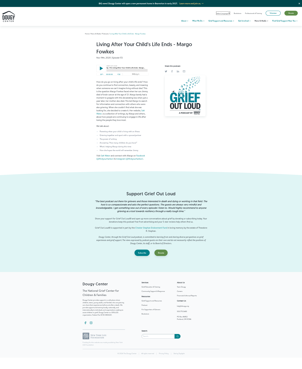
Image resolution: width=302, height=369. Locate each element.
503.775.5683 (182, 311)
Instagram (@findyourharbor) (129, 158)
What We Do (197, 20)
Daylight (182, 353)
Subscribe (142, 252)
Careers (179, 291)
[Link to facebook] (85, 323)
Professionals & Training (253, 13)
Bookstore (237, 13)
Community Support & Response (153, 291)
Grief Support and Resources (220, 20)
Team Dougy (181, 287)
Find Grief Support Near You (284, 20)
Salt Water (105, 155)
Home (87, 34)
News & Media (261, 20)
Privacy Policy (164, 353)
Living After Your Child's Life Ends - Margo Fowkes (128, 34)
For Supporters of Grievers (151, 309)
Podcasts (105, 34)
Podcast (144, 305)
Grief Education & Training (151, 287)
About (184, 20)
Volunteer (273, 13)
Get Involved (243, 20)
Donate (291, 13)
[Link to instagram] (91, 323)
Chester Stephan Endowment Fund (151, 227)
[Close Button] (299, 3)
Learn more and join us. (190, 3)
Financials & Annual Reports (187, 295)
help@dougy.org (183, 306)
